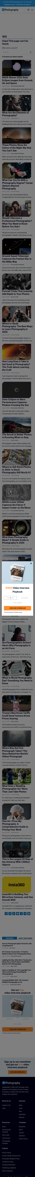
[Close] (31, 563)
